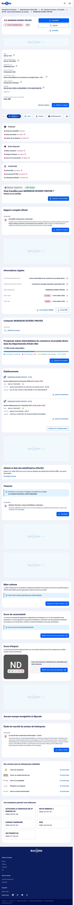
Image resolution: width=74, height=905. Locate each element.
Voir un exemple (47, 225)
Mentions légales (43, 105)
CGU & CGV (11, 900)
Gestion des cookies (22, 900)
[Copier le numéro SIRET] (18, 60)
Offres (3, 861)
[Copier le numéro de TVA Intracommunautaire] (16, 66)
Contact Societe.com (7, 879)
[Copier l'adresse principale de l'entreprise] (43, 87)
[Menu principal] (69, 3)
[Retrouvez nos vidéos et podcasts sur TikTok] (27, 895)
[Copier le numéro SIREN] (14, 55)
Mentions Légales (49, 900)
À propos (4, 900)
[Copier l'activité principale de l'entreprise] (67, 278)
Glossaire (4, 882)
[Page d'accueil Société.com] (6, 3)
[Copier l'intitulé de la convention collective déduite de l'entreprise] (67, 284)
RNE (9, 99)
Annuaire (4, 867)
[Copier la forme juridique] (21, 82)
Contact (40, 116)
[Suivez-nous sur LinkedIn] (13, 895)
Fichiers (4, 864)
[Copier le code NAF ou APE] (46, 77)
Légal (29, 116)
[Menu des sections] (3, 116)
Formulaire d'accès (10, 476)
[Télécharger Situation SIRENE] (67, 295)
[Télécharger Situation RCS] (67, 301)
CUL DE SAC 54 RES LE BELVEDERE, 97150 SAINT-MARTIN (22, 88)
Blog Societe (5, 891)
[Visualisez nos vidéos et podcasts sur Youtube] (22, 895)
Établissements (56, 116)
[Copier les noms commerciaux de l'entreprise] (67, 290)
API (3, 870)
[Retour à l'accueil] (36, 851)
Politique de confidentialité (35, 900)
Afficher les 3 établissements (58, 428)
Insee (5, 99)
